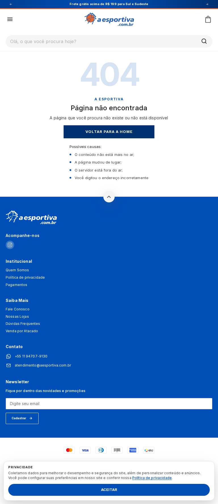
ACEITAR (109, 490)
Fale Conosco (18, 309)
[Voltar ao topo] (109, 196)
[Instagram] (10, 245)
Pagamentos (16, 285)
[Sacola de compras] (208, 19)
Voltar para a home (109, 131)
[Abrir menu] (10, 19)
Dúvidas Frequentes (23, 324)
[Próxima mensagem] (207, 4)
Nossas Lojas (17, 317)
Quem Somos (17, 270)
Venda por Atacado (22, 331)
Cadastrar (19, 418)
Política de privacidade (25, 277)
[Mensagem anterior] (11, 4)
